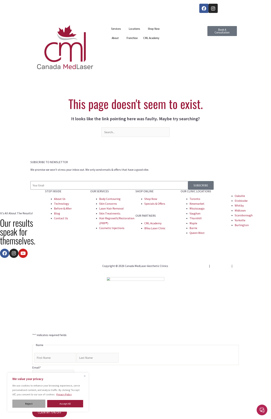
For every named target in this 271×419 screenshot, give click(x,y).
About (115, 38)
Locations (134, 28)
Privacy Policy (64, 394)
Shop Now (154, 28)
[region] (47, 392)
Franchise (132, 38)
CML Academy (151, 38)
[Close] (84, 376)
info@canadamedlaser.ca (50, 11)
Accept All (65, 403)
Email (36, 367)
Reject (28, 403)
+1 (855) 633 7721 (45, 6)
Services (116, 28)
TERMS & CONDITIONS (186, 270)
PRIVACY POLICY (221, 266)
